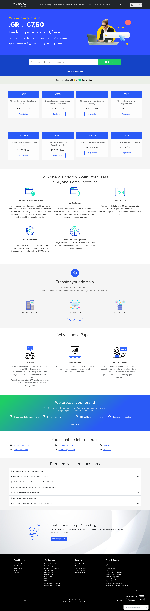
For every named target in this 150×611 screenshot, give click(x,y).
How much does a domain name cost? (26, 493)
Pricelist (107, 449)
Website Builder (49, 570)
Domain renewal (21, 449)
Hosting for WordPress (51, 568)
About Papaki (18, 564)
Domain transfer (66, 445)
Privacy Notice (110, 568)
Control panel (79, 564)
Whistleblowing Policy (112, 577)
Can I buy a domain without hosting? (26, 498)
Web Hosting (48, 566)
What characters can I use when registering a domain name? (34, 487)
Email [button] (68, 4)
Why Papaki (17, 566)
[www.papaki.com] (19, 4)
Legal (107, 564)
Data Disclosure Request (114, 583)
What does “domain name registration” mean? (29, 471)
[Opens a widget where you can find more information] (136, 599)
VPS (45, 581)
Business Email (49, 572)
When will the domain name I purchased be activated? (32, 504)
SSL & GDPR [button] (79, 4)
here (81, 71)
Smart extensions (21, 445)
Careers (16, 572)
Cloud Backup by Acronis (52, 583)
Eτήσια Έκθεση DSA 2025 (114, 572)
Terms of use (110, 566)
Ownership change (67, 449)
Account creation (80, 566)
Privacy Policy (110, 570)
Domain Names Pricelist (52, 585)
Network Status (80, 570)
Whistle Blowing (111, 579)
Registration (23, 114)
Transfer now (75, 320)
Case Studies (18, 568)
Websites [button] (58, 4)
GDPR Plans (48, 577)
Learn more (75, 424)
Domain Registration (51, 564)
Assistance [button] (103, 4)
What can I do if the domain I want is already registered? (33, 482)
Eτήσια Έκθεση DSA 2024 (114, 574)
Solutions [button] (92, 4)
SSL (45, 579)
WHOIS (106, 445)
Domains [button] (37, 4)
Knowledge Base (80, 568)
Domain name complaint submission (117, 585)
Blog (15, 570)
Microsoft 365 (48, 574)
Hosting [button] (47, 4)
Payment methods (81, 572)
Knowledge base (58, 538)
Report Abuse (110, 581)
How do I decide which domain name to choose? (30, 477)
